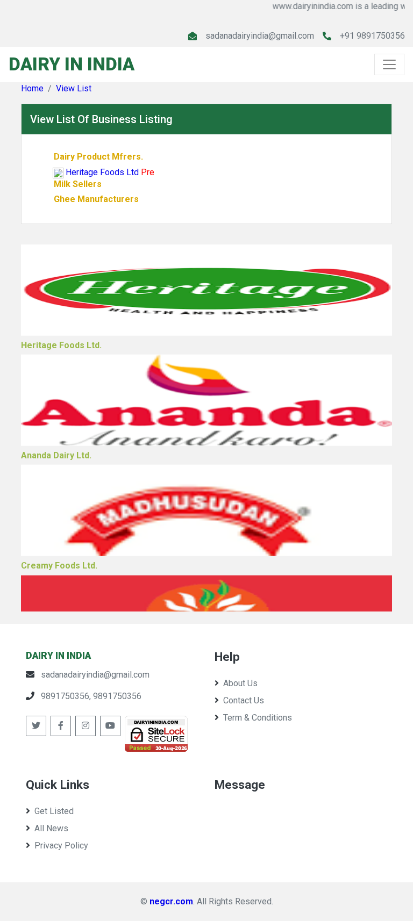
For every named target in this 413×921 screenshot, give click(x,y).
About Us (240, 683)
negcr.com (171, 901)
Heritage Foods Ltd (102, 172)
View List (73, 88)
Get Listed (54, 811)
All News (51, 828)
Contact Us (243, 700)
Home (32, 88)
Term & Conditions (257, 718)
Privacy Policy (61, 845)
